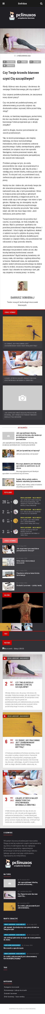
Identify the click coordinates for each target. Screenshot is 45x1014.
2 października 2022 (26, 891)
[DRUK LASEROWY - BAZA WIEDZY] (22, 655)
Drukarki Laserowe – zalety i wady (29, 585)
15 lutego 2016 (22, 558)
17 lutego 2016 (22, 570)
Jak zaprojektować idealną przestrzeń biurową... (28, 883)
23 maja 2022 (33, 924)
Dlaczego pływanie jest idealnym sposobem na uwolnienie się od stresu (28, 466)
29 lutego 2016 (28, 945)
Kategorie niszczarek (12, 945)
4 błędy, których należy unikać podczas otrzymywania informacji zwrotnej (29, 532)
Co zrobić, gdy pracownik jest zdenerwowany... (28, 907)
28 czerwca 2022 (34, 935)
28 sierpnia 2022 (25, 879)
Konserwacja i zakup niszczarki (15, 990)
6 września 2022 (24, 903)
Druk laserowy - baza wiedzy (30, 498)
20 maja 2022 (22, 546)
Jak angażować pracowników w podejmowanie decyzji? (28, 550)
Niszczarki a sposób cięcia (13, 948)
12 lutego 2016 (22, 583)
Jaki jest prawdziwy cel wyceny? (28, 451)
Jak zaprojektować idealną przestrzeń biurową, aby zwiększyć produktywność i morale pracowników (20, 415)
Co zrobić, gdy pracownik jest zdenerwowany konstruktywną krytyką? (29, 521)
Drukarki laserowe (10, 993)
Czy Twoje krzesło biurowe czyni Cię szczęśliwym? (30, 513)
